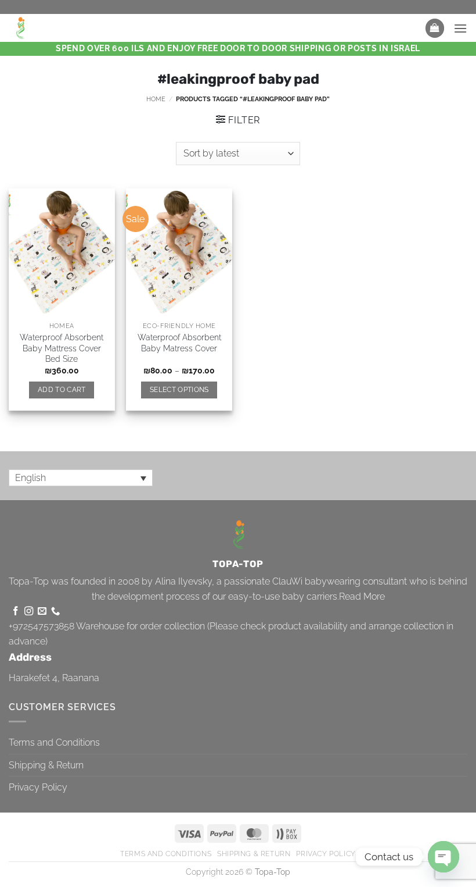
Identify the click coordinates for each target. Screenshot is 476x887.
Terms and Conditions (54, 742)
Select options (179, 390)
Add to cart (62, 390)
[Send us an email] (42, 612)
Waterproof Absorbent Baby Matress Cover (179, 342)
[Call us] (55, 612)
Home (155, 99)
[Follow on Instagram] (28, 612)
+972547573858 (41, 626)
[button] (434, 28)
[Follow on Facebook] (15, 612)
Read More (362, 596)
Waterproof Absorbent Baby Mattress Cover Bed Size (61, 348)
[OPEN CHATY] (443, 856)
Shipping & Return (46, 765)
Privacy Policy (38, 787)
